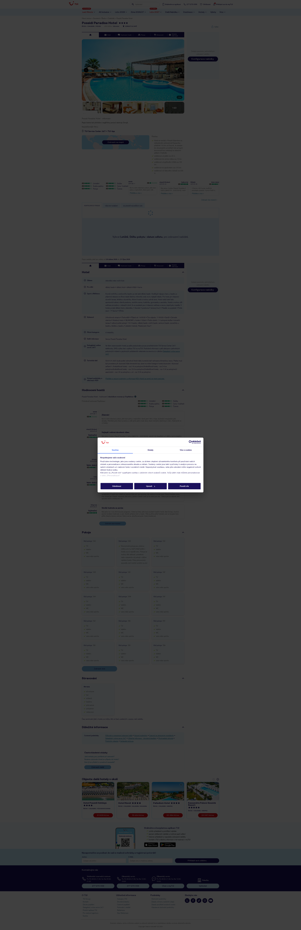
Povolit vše (184, 486)
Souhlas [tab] (115, 450)
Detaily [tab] (150, 450)
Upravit (149, 486)
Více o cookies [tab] (186, 450)
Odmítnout (116, 486)
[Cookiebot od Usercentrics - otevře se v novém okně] (190, 442)
